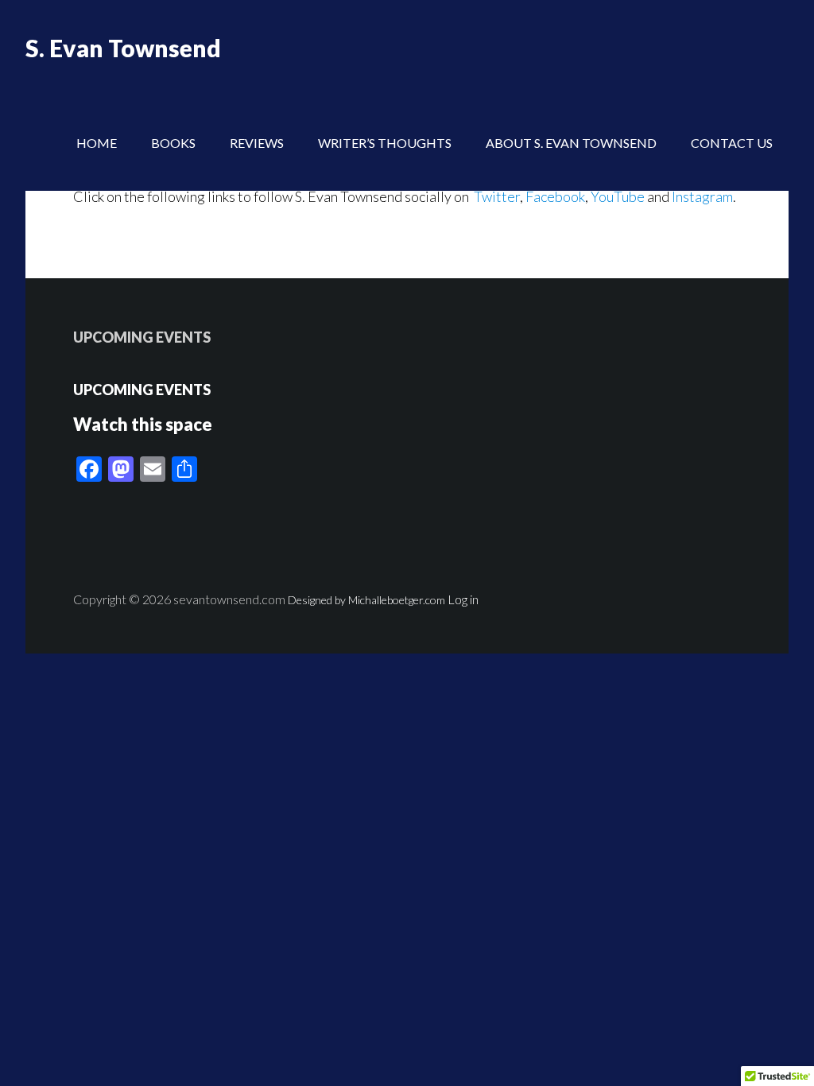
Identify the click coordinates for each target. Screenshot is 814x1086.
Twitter (495, 196)
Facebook (555, 196)
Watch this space (142, 424)
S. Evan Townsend (123, 47)
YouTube (618, 196)
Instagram (702, 196)
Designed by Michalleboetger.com (366, 600)
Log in (463, 599)
